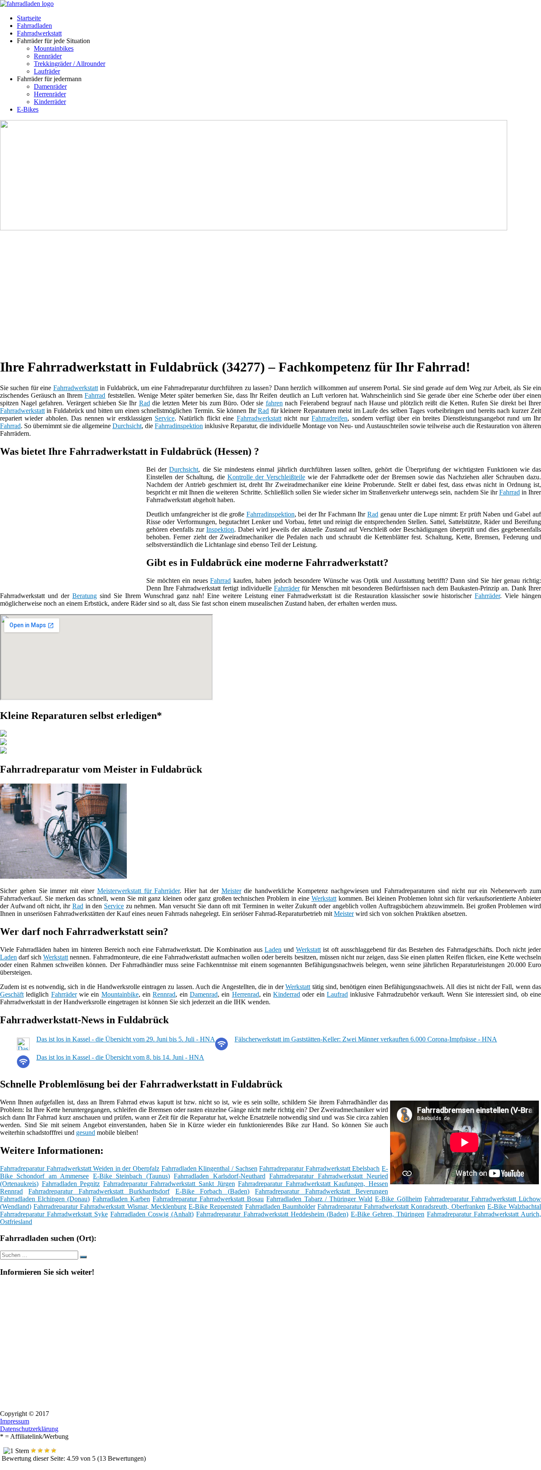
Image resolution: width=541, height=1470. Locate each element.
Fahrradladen (34, 25)
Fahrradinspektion (179, 425)
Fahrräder (287, 588)
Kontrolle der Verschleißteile (266, 477)
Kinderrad (286, 994)
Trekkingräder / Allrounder (69, 63)
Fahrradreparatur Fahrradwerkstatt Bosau (208, 1198)
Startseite (29, 18)
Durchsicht (127, 425)
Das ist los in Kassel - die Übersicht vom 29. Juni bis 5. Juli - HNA (125, 1039)
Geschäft (12, 994)
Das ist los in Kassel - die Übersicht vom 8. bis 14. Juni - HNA (120, 1057)
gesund (85, 1132)
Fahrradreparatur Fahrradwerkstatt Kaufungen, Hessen (313, 1183)
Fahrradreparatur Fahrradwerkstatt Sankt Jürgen (169, 1183)
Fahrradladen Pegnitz (71, 1183)
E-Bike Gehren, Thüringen (387, 1214)
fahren (274, 403)
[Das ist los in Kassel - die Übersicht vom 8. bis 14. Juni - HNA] (23, 1065)
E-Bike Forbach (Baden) (212, 1191)
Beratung (84, 595)
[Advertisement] (260, 291)
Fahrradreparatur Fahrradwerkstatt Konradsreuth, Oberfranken (401, 1206)
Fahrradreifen (329, 418)
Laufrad (337, 994)
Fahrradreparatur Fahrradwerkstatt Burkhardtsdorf (98, 1191)
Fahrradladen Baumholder (280, 1206)
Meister (231, 890)
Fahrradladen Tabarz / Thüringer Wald (319, 1198)
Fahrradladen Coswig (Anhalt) (152, 1214)
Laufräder (47, 71)
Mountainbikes (54, 48)
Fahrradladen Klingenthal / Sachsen (209, 1168)
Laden (273, 949)
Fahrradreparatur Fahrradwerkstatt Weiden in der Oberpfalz (79, 1168)
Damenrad (204, 994)
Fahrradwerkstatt (39, 33)
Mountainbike (120, 994)
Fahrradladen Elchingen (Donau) (45, 1198)
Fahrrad (95, 395)
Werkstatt (323, 898)
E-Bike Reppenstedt (216, 1206)
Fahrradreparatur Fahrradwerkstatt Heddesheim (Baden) (272, 1214)
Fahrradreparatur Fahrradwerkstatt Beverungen (321, 1191)
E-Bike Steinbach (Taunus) (131, 1176)
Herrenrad (245, 994)
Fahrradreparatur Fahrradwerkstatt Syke (54, 1214)
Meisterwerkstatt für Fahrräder (138, 890)
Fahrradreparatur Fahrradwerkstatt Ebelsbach (319, 1168)
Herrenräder (50, 94)
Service (165, 418)
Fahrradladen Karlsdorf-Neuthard (219, 1176)
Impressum (14, 1421)
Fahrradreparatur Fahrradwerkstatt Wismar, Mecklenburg (109, 1206)
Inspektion (220, 529)
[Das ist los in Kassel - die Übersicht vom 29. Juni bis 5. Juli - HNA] (23, 1048)
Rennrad (164, 994)
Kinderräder (50, 101)
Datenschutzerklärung (29, 1428)
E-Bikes (27, 109)
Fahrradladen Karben (121, 1198)
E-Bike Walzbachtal (514, 1206)
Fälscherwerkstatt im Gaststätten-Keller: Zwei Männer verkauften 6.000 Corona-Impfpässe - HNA (366, 1039)
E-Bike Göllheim (398, 1198)
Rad (144, 403)
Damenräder (50, 86)
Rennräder (48, 56)
